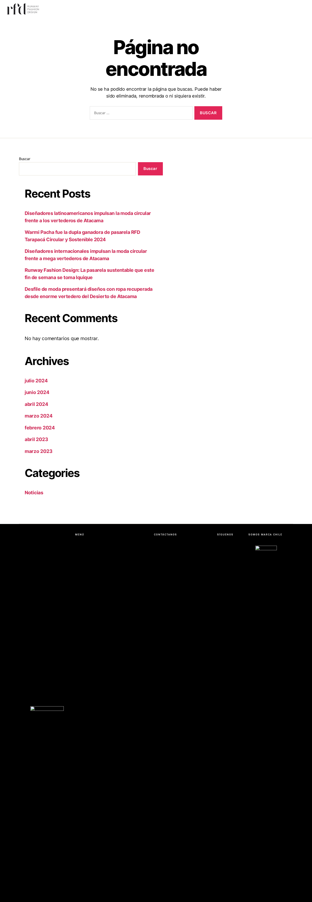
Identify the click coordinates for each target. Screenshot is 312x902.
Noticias (34, 492)
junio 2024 (37, 392)
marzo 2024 (38, 416)
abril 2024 (36, 404)
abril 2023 (36, 439)
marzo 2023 (38, 451)
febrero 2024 (40, 428)
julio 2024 (36, 381)
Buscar (24, 158)
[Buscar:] (140, 114)
